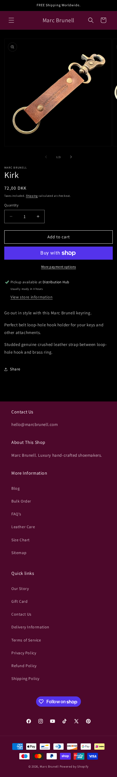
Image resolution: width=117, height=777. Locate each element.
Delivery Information (30, 627)
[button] (11, 20)
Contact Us (21, 614)
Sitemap (18, 552)
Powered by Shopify (74, 766)
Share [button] (15, 369)
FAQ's (16, 513)
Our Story (20, 588)
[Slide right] (71, 157)
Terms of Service (26, 640)
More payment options (58, 267)
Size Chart (20, 539)
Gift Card (19, 601)
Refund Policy (24, 665)
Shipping (32, 196)
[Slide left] (46, 157)
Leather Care (23, 526)
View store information (32, 297)
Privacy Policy (23, 652)
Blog (15, 488)
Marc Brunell (49, 766)
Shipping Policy (25, 678)
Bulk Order (21, 501)
